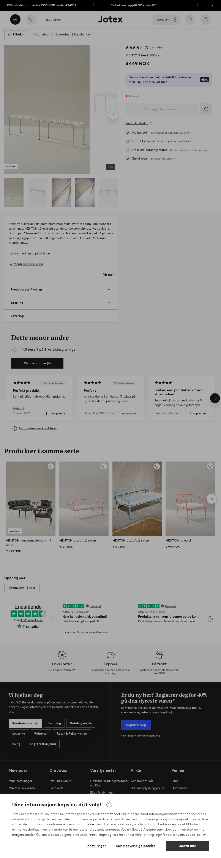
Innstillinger (96, 846)
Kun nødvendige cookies (135, 846)
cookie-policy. (196, 835)
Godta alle (187, 846)
